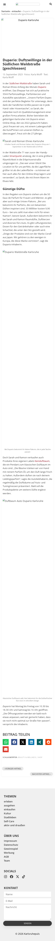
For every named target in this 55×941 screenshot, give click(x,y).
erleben (8, 801)
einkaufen (16, 11)
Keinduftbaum (42, 461)
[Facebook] (11, 876)
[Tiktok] (23, 876)
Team (7, 860)
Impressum (10, 840)
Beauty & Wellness (27, 757)
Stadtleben (10, 817)
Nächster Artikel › (41, 774)
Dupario (42, 86)
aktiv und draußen (14, 825)
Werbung (9, 852)
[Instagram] (5, 876)
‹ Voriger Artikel (12, 768)
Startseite (5, 11)
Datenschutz (11, 844)
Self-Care (9, 821)
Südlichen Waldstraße (20, 83)
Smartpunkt (16, 155)
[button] (6, 742)
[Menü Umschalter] (4, 4)
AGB (6, 856)
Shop (40, 757)
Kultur (7, 813)
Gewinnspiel (11, 848)
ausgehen (9, 805)
